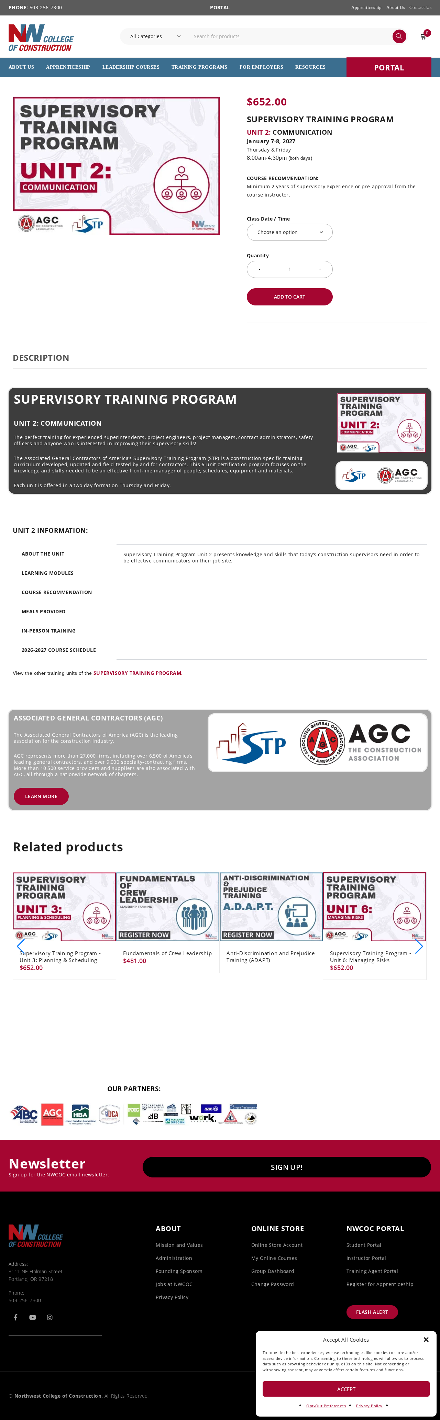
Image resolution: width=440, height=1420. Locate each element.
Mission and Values (179, 1245)
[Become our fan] (15, 1317)
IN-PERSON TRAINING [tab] (49, 630)
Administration (174, 1258)
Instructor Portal (366, 1258)
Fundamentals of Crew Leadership (167, 953)
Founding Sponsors (179, 1271)
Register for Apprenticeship (380, 1284)
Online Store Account (277, 1245)
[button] (426, 1339)
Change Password (272, 1284)
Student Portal (364, 1245)
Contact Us (420, 7)
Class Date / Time (268, 219)
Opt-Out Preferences (326, 1405)
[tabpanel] (272, 562)
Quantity (258, 256)
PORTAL (220, 7)
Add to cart (289, 296)
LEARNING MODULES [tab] (48, 573)
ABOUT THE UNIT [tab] (43, 553)
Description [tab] (41, 358)
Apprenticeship (366, 7)
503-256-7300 (25, 1300)
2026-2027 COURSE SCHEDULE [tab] (59, 650)
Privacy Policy (369, 1405)
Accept (346, 1389)
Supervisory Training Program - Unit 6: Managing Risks (370, 956)
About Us (395, 7)
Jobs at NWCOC (174, 1284)
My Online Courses (274, 1258)
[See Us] (50, 1317)
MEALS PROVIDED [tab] (44, 611)
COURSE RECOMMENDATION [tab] (57, 592)
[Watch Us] (33, 1317)
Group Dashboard (273, 1271)
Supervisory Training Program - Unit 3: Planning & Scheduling (60, 956)
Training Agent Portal (372, 1271)
